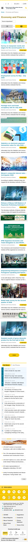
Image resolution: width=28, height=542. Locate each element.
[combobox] (8, 21)
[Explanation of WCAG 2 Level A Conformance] (25, 539)
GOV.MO (6, 514)
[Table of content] (2, 8)
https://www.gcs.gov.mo (10, 506)
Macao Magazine (8, 517)
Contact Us (20, 517)
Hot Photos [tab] (16, 365)
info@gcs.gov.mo (8, 508)
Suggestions (20, 514)
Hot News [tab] (6, 365)
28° (17, 4)
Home (2, 12)
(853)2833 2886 (8, 510)
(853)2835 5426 (19, 510)
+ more (23, 479)
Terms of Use (20, 525)
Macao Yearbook (8, 520)
